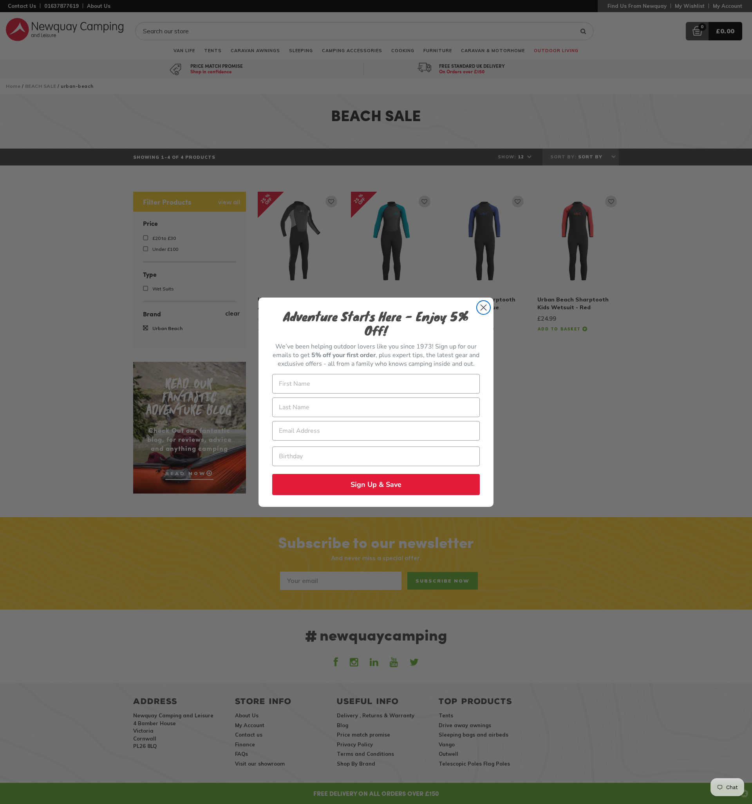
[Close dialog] (483, 307)
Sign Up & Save (376, 484)
